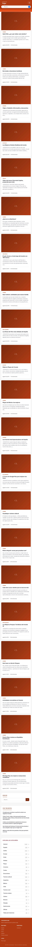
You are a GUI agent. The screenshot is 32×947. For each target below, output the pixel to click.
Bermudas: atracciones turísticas (12, 71)
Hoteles (5, 860)
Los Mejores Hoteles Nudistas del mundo (15, 145)
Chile (4, 886)
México (5, 883)
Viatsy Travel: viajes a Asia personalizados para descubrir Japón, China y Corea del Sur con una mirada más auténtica (16, 818)
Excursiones (6, 873)
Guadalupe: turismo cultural (11, 513)
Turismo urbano (7, 893)
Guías (4, 857)
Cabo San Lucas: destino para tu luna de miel (16, 587)
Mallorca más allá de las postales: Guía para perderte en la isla (15, 831)
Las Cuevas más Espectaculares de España (15, 439)
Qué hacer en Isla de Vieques (11, 663)
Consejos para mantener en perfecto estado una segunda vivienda (14, 813)
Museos (5, 899)
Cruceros (5, 867)
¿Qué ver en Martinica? (9, 219)
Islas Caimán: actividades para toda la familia (15, 294)
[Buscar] (29, 7)
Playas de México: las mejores (11, 402)
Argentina (5, 880)
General (5, 844)
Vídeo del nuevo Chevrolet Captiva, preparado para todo (13, 181)
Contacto (19, 927)
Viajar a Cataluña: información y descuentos (15, 108)
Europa (5, 854)
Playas (5, 863)
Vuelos (5, 870)
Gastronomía (6, 906)
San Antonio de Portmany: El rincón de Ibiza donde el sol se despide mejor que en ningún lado (15, 827)
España (5, 847)
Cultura (5, 896)
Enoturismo (6, 329)
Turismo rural (6, 889)
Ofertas (5, 909)
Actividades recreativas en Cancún (13, 700)
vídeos (4, 178)
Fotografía (5, 474)
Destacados (6, 622)
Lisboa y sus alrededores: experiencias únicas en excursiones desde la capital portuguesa (14, 822)
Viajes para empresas (8, 912)
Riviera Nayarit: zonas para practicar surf (14, 550)
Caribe (5, 850)
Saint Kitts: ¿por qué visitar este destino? (15, 34)
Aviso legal (3, 940)
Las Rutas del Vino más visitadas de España (15, 331)
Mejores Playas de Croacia (10, 367)
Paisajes (5, 903)
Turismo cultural (7, 876)
